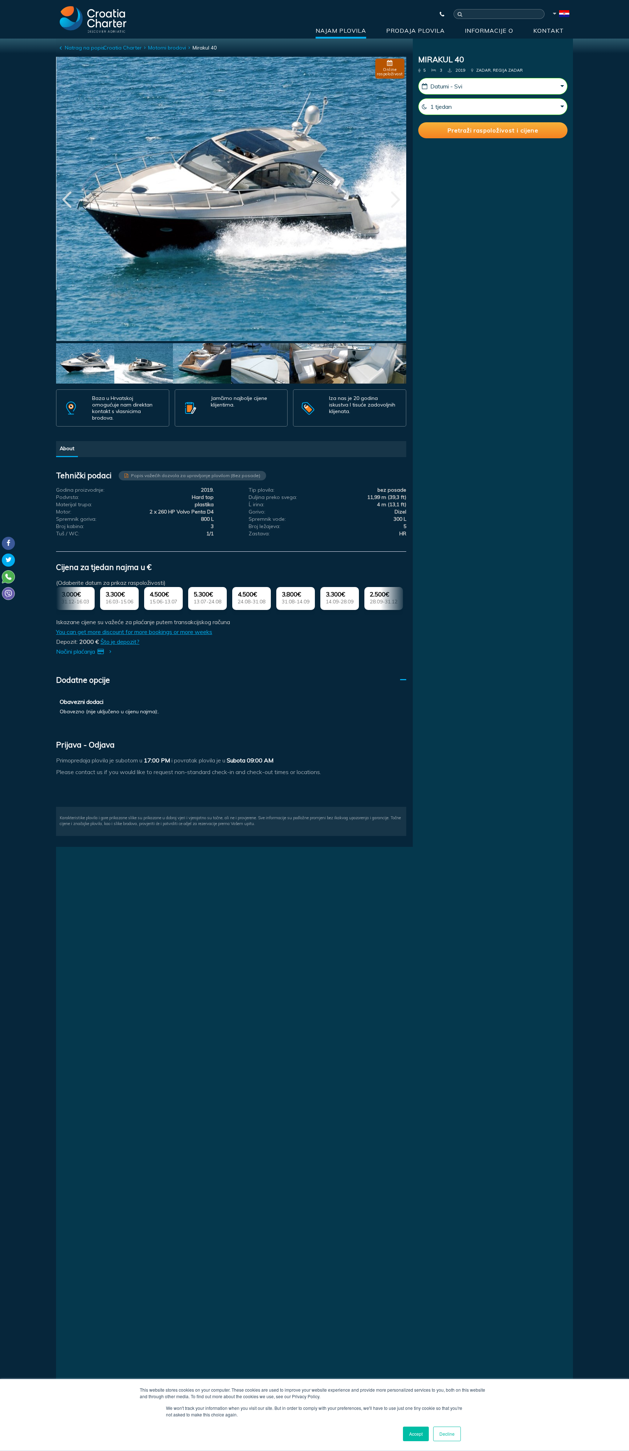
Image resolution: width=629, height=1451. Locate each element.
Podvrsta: (67, 497)
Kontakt (548, 30)
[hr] (560, 14)
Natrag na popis (84, 47)
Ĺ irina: (256, 504)
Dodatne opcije (83, 680)
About (67, 448)
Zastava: (259, 533)
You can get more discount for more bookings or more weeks (134, 631)
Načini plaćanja (76, 651)
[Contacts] (438, 14)
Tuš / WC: (67, 533)
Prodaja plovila (415, 30)
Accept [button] (416, 1434)
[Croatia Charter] (93, 19)
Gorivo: (257, 511)
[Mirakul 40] (85, 364)
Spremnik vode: (267, 519)
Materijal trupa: (74, 504)
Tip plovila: (261, 490)
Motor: (63, 511)
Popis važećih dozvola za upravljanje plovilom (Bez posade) (195, 475)
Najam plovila (341, 30)
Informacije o (489, 30)
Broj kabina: (70, 526)
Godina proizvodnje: (80, 490)
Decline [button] (447, 1434)
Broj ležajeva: (264, 526)
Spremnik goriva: (76, 519)
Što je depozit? (119, 641)
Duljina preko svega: (273, 497)
